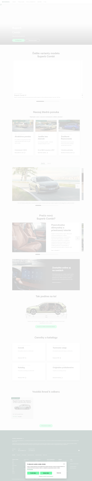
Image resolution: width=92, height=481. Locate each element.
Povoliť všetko (33, 473)
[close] (64, 464)
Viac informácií (30, 469)
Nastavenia (59, 472)
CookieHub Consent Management (48, 476)
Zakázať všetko (46, 473)
